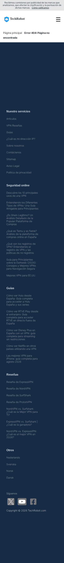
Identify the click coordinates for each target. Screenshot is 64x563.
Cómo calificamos (40, 8)
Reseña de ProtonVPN (19, 401)
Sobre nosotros (15, 145)
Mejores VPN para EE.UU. (21, 275)
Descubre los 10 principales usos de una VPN (22, 194)
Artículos (11, 118)
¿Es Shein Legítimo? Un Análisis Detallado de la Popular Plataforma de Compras (19, 220)
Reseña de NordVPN (18, 388)
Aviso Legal (12, 165)
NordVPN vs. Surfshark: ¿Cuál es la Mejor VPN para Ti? (22, 411)
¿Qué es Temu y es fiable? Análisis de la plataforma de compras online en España (22, 233)
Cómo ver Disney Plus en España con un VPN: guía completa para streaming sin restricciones (20, 335)
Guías (9, 132)
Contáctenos (13, 152)
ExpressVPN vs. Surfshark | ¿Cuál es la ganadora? (22, 423)
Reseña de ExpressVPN (19, 381)
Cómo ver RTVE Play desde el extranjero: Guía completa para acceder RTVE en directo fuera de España (22, 317)
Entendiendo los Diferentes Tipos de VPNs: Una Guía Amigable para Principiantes (22, 205)
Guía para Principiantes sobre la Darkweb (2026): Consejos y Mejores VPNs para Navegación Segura (21, 264)
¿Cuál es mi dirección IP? (20, 138)
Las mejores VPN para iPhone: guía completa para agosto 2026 (22, 358)
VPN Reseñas (14, 125)
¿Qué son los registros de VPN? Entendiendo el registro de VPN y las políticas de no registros (21, 248)
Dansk (10, 477)
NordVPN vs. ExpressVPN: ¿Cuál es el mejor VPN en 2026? (21, 434)
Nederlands (13, 457)
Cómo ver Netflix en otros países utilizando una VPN (21, 347)
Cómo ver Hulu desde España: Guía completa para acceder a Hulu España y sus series (19, 300)
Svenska (11, 464)
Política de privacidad (18, 172)
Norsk (9, 470)
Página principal (12, 32)
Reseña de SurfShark (18, 395)
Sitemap (11, 159)
